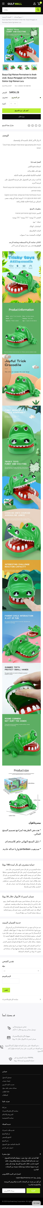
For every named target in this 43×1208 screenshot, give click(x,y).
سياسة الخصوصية (8, 1118)
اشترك (33, 1190)
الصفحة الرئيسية (6, 17)
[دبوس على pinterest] (32, 125)
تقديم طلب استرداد (8, 1130)
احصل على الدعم (7, 1148)
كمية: (4, 104)
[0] (39, 3)
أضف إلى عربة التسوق (21, 110)
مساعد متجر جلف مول (9, 1088)
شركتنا (4, 1107)
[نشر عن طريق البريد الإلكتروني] (39, 125)
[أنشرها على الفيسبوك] (29, 125)
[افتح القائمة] (3, 4)
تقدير (6, 990)
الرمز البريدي (6, 976)
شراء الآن (21, 116)
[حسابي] (34, 3)
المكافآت (5, 1095)
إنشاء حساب (6, 1081)
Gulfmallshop (7, 86)
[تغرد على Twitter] (36, 125)
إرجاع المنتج (6, 1134)
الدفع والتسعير (6, 1137)
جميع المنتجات (18, 17)
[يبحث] (38, 9)
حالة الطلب (5, 1092)
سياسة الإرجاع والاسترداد (10, 999)
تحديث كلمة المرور (8, 1085)
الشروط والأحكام (7, 1114)
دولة (3, 966)
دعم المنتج (5, 1141)
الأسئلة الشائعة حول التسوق (11, 1144)
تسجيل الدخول (6, 1077)
